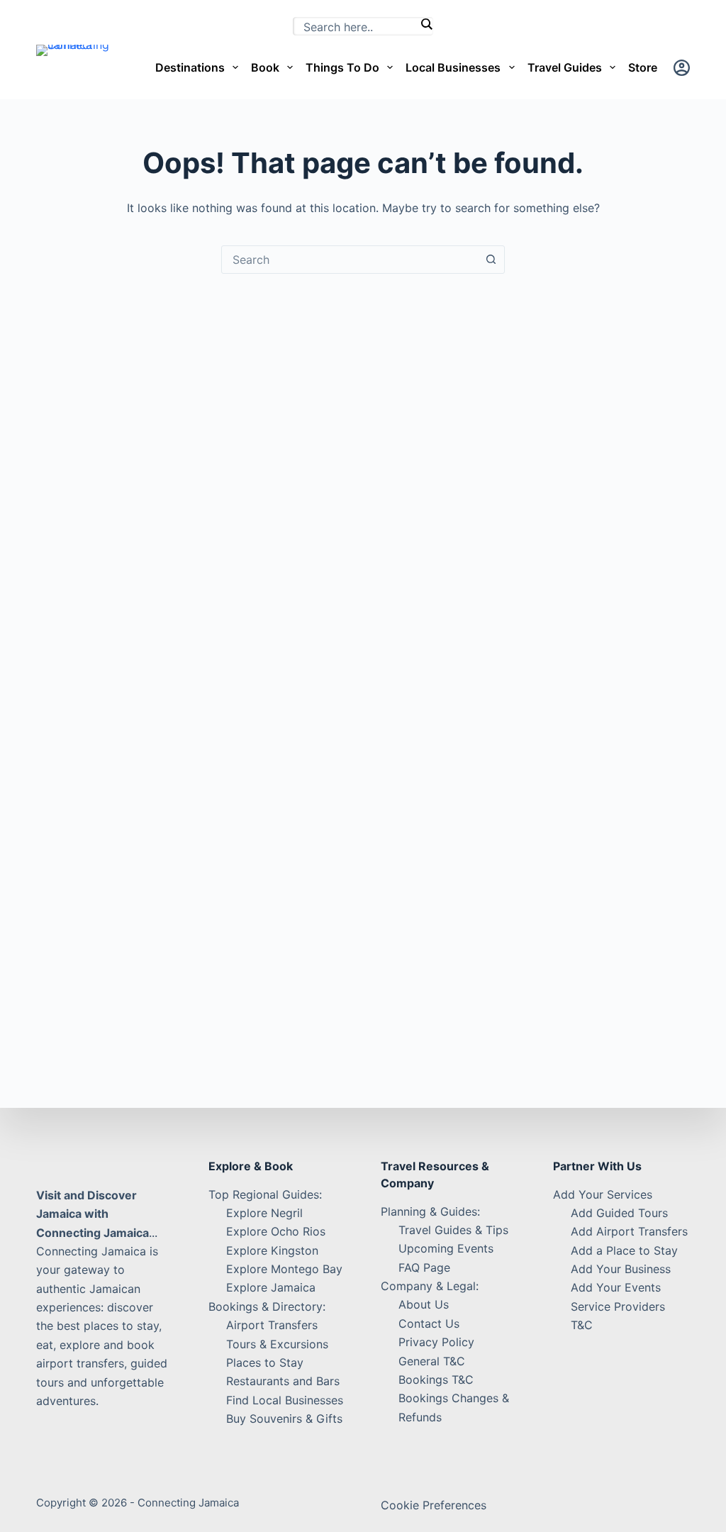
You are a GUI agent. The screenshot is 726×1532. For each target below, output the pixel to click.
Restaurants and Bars (283, 1381)
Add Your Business (621, 1269)
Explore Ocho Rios (275, 1231)
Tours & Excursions (277, 1344)
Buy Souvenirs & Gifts (284, 1418)
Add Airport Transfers (629, 1231)
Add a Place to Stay (624, 1250)
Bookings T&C (436, 1379)
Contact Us (428, 1323)
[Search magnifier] (426, 24)
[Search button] (490, 259)
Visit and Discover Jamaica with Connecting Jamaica (92, 1214)
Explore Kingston (272, 1250)
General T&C (431, 1361)
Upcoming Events (445, 1248)
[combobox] (349, 259)
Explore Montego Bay (284, 1269)
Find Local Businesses (284, 1400)
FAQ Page (424, 1267)
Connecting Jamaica (188, 1502)
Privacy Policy (436, 1342)
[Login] (682, 68)
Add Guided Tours (619, 1213)
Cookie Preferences (433, 1505)
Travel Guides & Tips (453, 1230)
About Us (423, 1304)
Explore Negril (264, 1213)
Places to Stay (264, 1362)
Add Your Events (616, 1287)
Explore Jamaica (270, 1287)
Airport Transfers (272, 1325)
